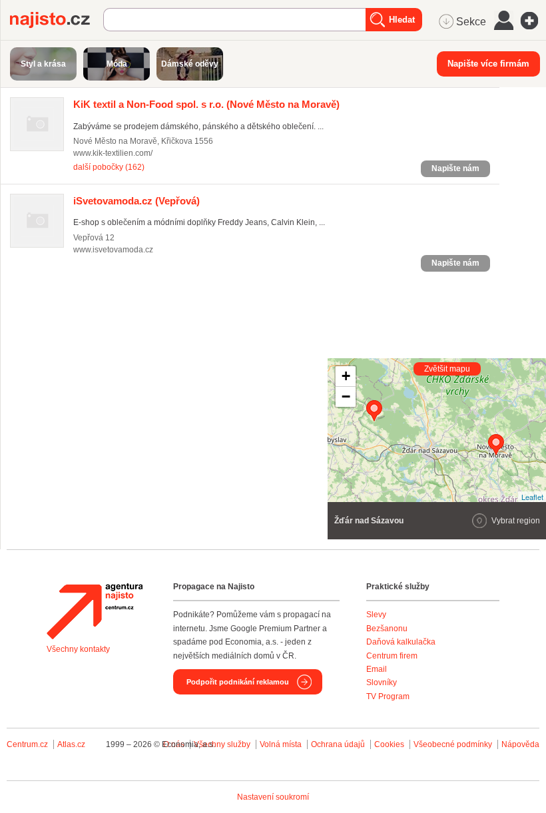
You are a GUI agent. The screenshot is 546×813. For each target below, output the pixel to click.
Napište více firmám (488, 64)
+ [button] (346, 376)
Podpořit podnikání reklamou (237, 682)
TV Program (388, 696)
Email (376, 669)
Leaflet (532, 496)
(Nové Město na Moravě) (206, 104)
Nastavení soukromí (273, 797)
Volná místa (281, 744)
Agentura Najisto (94, 611)
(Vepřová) (136, 200)
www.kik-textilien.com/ (112, 153)
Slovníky (381, 682)
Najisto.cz (56, 20)
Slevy (376, 614)
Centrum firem (391, 656)
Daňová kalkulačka (400, 642)
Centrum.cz (27, 744)
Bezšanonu (387, 628)
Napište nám (455, 168)
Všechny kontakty (78, 649)
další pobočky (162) (108, 167)
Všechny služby (223, 744)
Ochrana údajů (338, 744)
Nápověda (520, 744)
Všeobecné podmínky (452, 744)
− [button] (346, 396)
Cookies (389, 744)
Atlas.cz (71, 744)
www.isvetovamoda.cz (113, 249)
